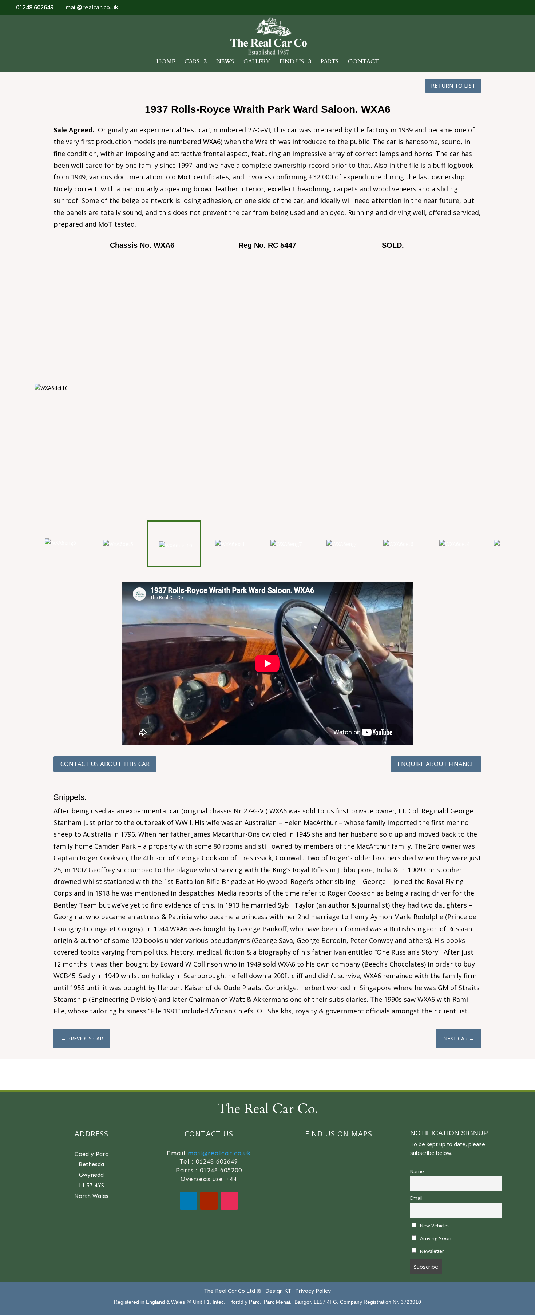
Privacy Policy (313, 1291)
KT (287, 1291)
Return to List (453, 85)
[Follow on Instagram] (229, 1201)
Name (417, 1171)
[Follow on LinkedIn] (188, 1201)
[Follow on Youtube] (209, 1201)
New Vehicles (434, 1225)
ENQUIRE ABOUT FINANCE (436, 764)
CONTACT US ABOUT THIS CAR (105, 764)
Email (416, 1198)
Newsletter (431, 1251)
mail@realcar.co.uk (219, 1153)
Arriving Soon (435, 1238)
